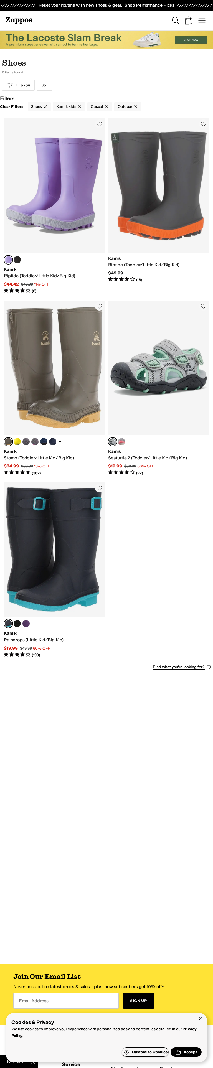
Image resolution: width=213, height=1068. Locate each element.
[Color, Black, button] (17, 623)
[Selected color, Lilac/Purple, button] (8, 259)
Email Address (33, 1000)
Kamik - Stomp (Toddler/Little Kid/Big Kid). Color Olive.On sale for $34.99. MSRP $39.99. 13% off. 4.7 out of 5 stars (54, 388)
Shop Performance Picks (149, 5)
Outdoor (125, 106)
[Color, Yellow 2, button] (17, 441)
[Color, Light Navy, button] (43, 441)
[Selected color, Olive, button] (8, 441)
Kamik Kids (66, 106)
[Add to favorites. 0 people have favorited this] (99, 123)
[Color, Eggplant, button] (26, 623)
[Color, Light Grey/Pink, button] (121, 441)
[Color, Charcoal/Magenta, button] (35, 441)
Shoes (36, 106)
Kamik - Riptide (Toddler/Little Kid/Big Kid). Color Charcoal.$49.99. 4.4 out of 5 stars (158, 206)
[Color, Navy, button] (52, 441)
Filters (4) (23, 85)
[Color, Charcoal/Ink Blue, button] (26, 441)
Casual (97, 106)
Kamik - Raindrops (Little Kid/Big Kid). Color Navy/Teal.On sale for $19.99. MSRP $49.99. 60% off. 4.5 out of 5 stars (54, 570)
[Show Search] (175, 20)
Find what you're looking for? (179, 667)
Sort (45, 85)
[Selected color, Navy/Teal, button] (8, 623)
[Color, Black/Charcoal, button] (17, 259)
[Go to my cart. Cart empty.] (188, 20)
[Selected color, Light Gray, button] (112, 441)
